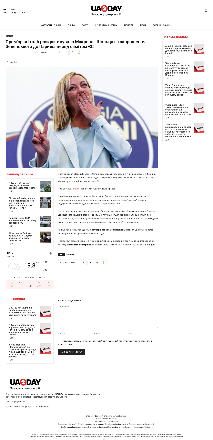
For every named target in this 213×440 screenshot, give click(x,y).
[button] (206, 10)
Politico (76, 188)
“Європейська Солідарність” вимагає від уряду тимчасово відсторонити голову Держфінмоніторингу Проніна (177, 69)
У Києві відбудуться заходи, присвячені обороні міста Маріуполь (22, 185)
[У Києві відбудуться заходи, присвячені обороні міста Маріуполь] (45, 186)
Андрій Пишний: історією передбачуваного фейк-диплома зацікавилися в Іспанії (178, 50)
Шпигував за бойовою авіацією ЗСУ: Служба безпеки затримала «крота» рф (21, 237)
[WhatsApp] (79, 52)
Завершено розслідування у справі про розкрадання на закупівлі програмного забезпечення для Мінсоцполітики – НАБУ (178, 130)
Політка (9, 36)
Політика (70, 254)
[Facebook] (59, 52)
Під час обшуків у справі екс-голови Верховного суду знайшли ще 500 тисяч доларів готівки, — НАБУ (22, 203)
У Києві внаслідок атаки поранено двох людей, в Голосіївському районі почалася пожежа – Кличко (22, 330)
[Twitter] (66, 52)
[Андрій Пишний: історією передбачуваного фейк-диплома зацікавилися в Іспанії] (199, 49)
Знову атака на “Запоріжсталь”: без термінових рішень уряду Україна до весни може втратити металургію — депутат (22, 350)
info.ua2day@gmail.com (15, 401)
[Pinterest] (72, 52)
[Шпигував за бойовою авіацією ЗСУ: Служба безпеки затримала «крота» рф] (45, 237)
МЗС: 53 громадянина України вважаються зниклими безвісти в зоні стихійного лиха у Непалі (22, 311)
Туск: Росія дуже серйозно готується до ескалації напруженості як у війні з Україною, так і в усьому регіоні (178, 90)
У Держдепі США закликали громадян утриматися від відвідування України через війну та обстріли (178, 110)
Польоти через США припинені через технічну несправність (23, 220)
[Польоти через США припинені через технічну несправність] (45, 221)
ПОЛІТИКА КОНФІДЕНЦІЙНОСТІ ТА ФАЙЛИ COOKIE (28, 407)
